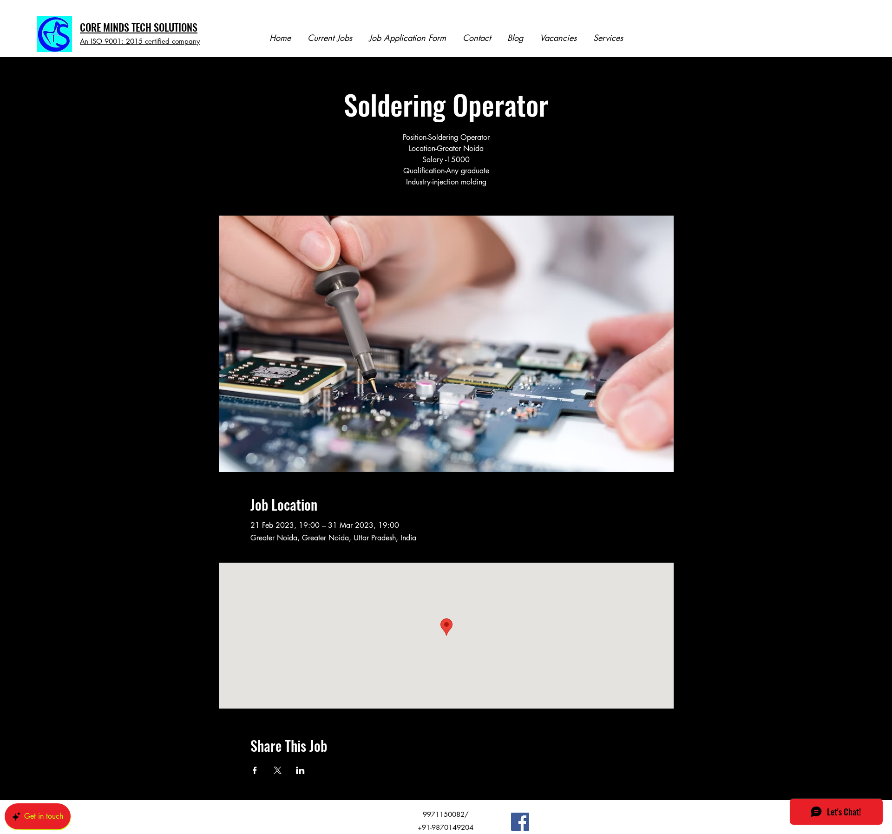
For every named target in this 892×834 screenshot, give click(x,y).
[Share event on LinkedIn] (300, 770)
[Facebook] (520, 822)
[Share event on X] (277, 770)
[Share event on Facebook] (254, 770)
